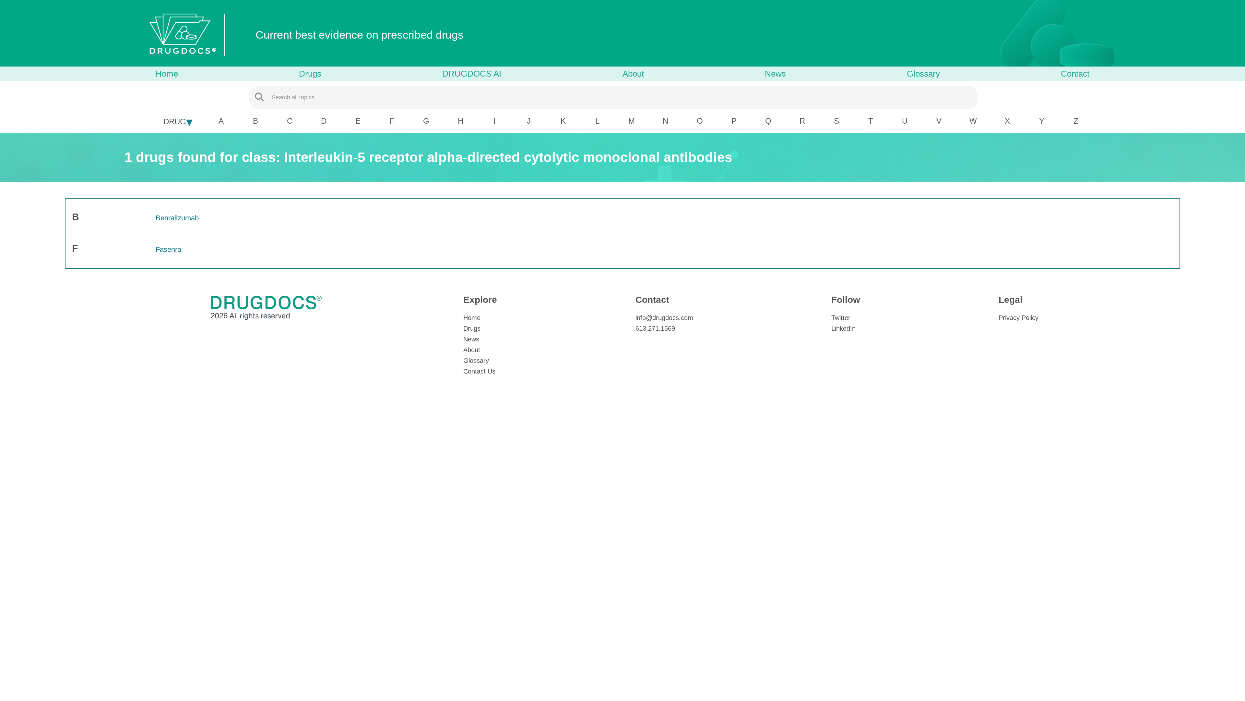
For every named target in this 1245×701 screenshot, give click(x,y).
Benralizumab (177, 218)
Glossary (923, 74)
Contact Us (479, 371)
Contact (1075, 74)
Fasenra (168, 249)
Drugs (310, 74)
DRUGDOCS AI (471, 74)
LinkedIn (843, 328)
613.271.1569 (655, 328)
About (633, 74)
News (775, 74)
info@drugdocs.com (664, 317)
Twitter (840, 317)
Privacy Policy (1018, 317)
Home (167, 74)
